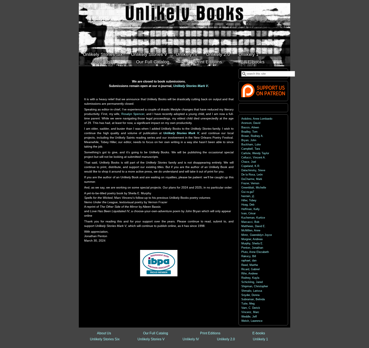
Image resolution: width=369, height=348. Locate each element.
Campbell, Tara (250, 148)
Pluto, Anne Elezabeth (255, 252)
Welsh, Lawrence (251, 320)
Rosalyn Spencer (132, 114)
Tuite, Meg (248, 303)
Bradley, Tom (249, 131)
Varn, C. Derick (250, 307)
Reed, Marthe (249, 265)
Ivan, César (248, 213)
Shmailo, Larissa (251, 290)
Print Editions (208, 61)
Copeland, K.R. (250, 166)
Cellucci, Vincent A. (253, 157)
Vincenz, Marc (250, 312)
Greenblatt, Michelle (253, 187)
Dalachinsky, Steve (253, 170)
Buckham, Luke (251, 144)
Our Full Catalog (152, 61)
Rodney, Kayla (250, 277)
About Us (101, 61)
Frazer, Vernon (250, 183)
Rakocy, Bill (248, 256)
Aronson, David (250, 123)
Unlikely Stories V (149, 54)
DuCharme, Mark (251, 179)
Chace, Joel (248, 161)
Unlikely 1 (249, 54)
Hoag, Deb (247, 204)
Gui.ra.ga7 (247, 191)
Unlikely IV (187, 54)
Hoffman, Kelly (250, 209)
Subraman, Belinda (253, 299)
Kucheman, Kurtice (253, 217)
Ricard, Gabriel (250, 269)
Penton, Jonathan (252, 247)
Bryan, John (248, 140)
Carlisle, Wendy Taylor (255, 153)
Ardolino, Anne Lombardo (256, 118)
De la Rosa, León (252, 174)
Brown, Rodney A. (252, 136)
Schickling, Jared (252, 282)
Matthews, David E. (253, 226)
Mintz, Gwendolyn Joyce (256, 234)
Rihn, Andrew (249, 273)
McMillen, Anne (250, 230)
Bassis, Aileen (250, 127)
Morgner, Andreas (252, 239)
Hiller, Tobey (248, 200)
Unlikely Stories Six (103, 54)
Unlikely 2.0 (218, 54)
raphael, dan (248, 260)
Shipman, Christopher (254, 286)
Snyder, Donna (250, 295)
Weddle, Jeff (249, 316)
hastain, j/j (247, 196)
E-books (256, 61)
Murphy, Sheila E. (252, 243)
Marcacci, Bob (250, 221)
